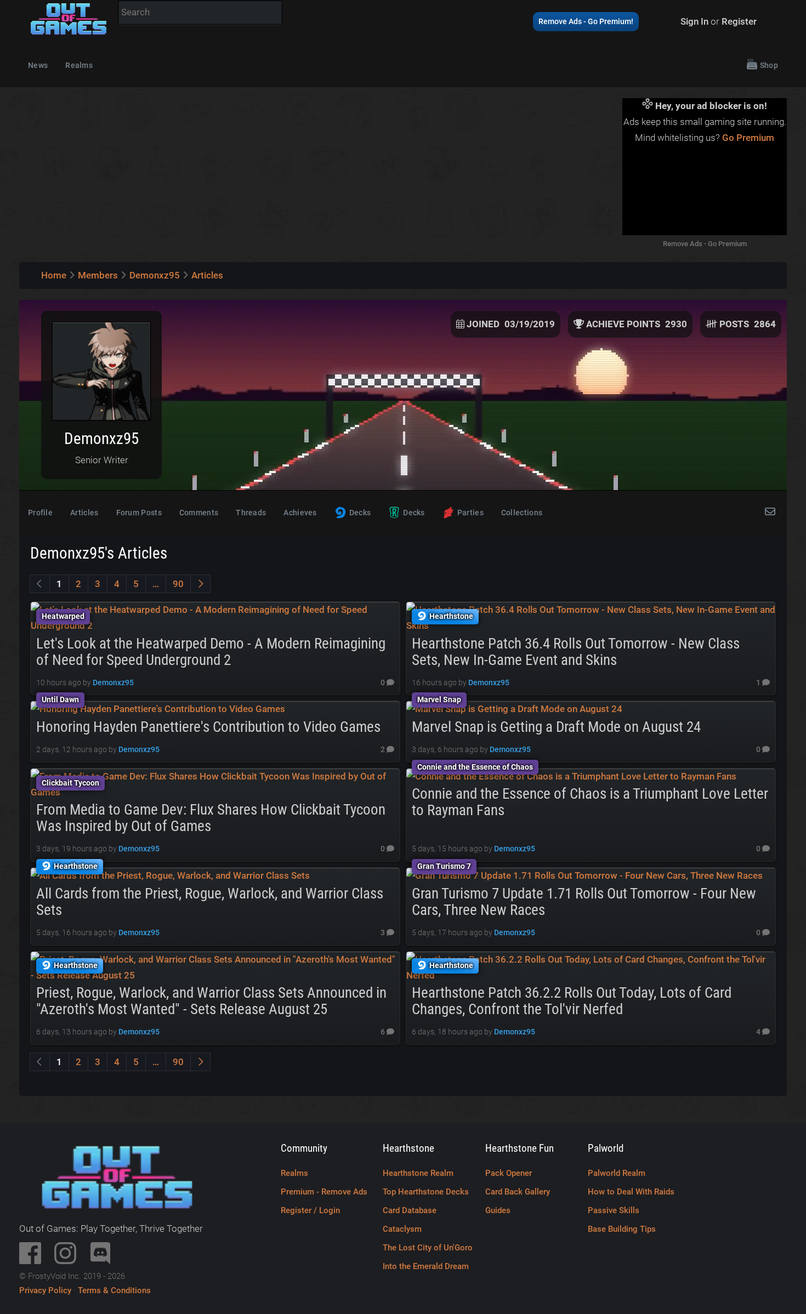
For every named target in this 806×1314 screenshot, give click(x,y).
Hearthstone (451, 616)
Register (739, 21)
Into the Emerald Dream (426, 1266)
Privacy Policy (45, 1290)
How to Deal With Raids (631, 1192)
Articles (84, 512)
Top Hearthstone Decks (426, 1192)
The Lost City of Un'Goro (428, 1248)
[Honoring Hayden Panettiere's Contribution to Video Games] (158, 708)
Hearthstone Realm (418, 1173)
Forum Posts (139, 512)
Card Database (409, 1210)
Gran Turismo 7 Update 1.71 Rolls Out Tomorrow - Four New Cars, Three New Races (584, 902)
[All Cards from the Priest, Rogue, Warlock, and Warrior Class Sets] (170, 875)
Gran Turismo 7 (444, 866)
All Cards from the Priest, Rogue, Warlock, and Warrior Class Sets (209, 902)
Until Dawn (60, 699)
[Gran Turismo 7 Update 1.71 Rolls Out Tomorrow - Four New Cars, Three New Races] (584, 875)
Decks (360, 512)
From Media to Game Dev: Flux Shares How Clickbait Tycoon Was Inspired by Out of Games (210, 818)
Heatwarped (63, 616)
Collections (521, 512)
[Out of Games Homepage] (68, 35)
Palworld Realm (616, 1173)
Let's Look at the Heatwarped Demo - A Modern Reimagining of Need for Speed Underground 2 (210, 652)
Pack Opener (508, 1173)
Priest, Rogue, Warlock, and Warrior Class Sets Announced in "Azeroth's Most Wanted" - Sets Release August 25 (211, 1001)
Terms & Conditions (114, 1290)
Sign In (694, 21)
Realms (79, 65)
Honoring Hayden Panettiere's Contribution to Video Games (208, 727)
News (38, 65)
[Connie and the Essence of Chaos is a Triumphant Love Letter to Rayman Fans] (571, 776)
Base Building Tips (622, 1229)
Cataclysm (402, 1229)
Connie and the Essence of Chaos (475, 767)
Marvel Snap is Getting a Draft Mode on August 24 (556, 727)
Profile (40, 512)
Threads (251, 512)
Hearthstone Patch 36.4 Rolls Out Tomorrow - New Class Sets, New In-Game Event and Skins (576, 652)
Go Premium (748, 137)
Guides (497, 1210)
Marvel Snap (439, 699)
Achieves (299, 512)
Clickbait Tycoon (70, 782)
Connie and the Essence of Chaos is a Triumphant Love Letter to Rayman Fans (590, 802)
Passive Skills (613, 1210)
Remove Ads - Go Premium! (585, 21)
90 (178, 583)
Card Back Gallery (517, 1192)
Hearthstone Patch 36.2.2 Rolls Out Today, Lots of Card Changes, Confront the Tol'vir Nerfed (571, 1001)
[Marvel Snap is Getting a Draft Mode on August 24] (514, 708)
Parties (470, 512)
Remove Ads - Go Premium (705, 244)
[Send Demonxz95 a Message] (771, 512)
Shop (769, 65)
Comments (198, 512)
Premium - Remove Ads (324, 1192)
